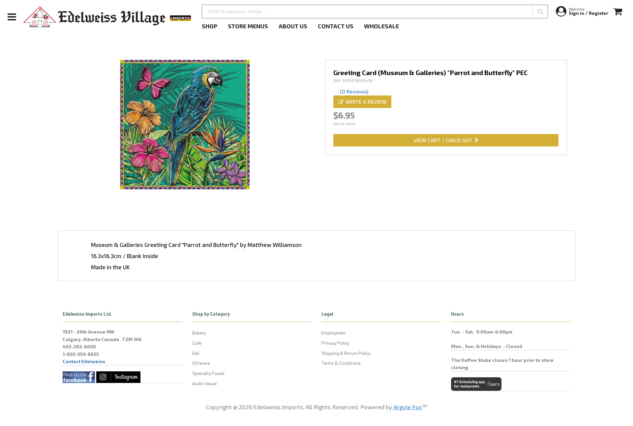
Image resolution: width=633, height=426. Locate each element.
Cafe (196, 343)
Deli (195, 353)
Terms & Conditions (341, 363)
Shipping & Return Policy (345, 353)
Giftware (201, 363)
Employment (333, 332)
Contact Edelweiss (84, 361)
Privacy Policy (335, 343)
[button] (540, 11)
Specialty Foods (208, 373)
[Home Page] (107, 17)
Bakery (199, 332)
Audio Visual (204, 383)
